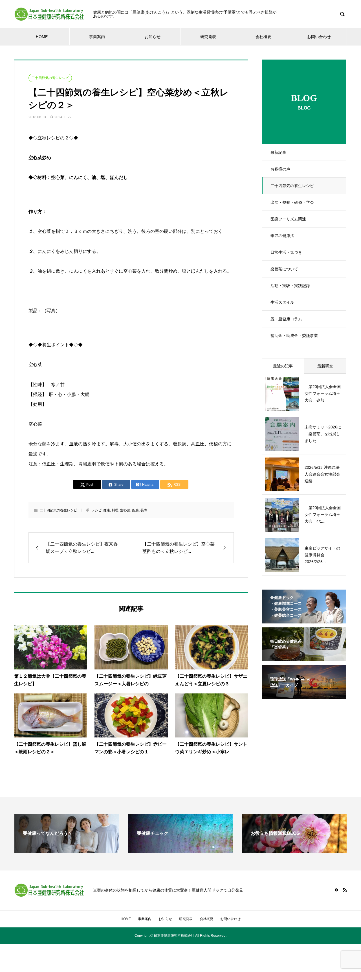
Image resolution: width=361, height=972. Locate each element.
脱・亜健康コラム (286, 319)
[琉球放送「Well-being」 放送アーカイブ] (304, 695)
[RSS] (345, 890)
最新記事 (278, 152)
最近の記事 (283, 366)
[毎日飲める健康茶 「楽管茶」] (304, 657)
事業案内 (97, 36)
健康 (106, 510)
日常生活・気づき (286, 252)
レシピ (96, 510)
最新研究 (325, 366)
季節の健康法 (282, 235)
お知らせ (152, 36)
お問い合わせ (319, 36)
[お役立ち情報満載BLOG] (294, 850)
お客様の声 (280, 169)
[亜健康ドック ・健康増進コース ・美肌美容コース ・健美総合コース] (304, 620)
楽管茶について (284, 269)
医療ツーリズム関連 (288, 219)
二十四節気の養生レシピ (292, 185)
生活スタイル (282, 302)
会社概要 (263, 36)
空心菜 (125, 510)
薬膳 (135, 510)
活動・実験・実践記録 (290, 285)
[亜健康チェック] (180, 850)
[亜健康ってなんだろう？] (66, 850)
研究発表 (208, 36)
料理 (115, 510)
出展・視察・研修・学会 (292, 202)
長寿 (143, 510)
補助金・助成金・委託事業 (294, 335)
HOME (42, 36)
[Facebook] (336, 890)
